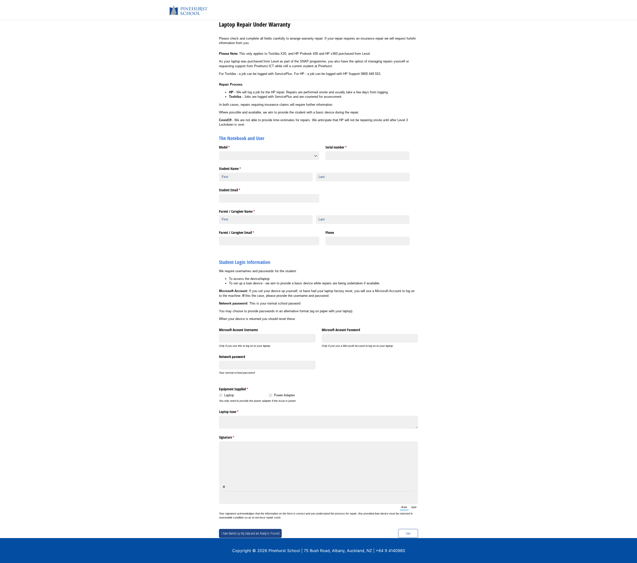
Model (230, 147)
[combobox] (269, 155)
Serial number (341, 147)
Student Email (235, 190)
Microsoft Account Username (238, 329)
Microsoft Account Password (341, 329)
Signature (232, 437)
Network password (232, 356)
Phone (329, 232)
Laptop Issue (234, 411)
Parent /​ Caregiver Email (242, 232)
